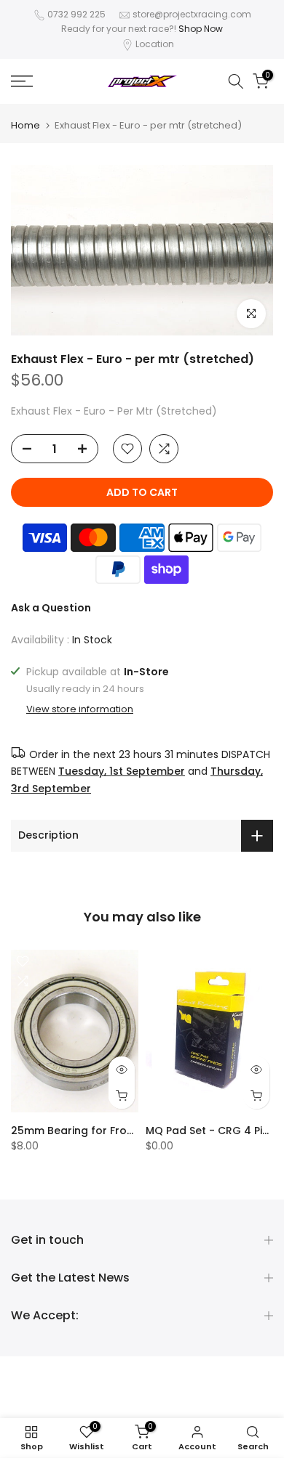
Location (154, 44)
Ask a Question (51, 607)
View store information (79, 709)
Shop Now (200, 29)
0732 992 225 (76, 14)
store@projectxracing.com (192, 14)
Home (25, 125)
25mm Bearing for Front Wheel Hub (104, 1130)
